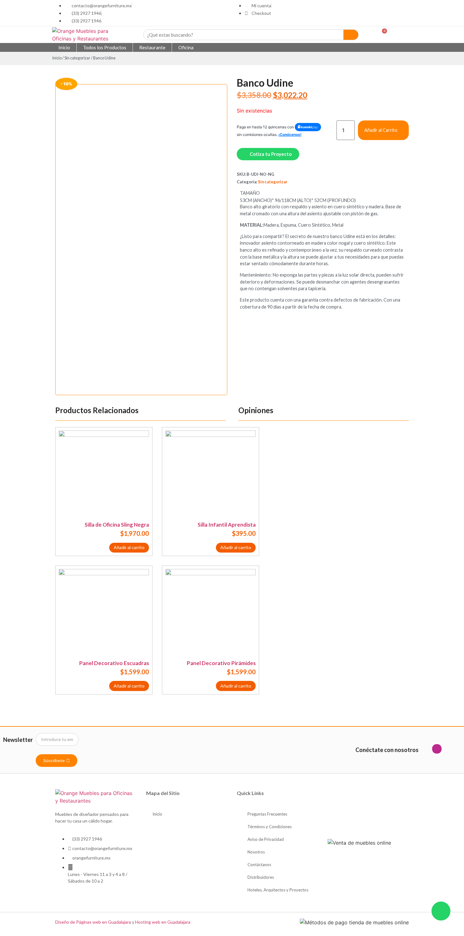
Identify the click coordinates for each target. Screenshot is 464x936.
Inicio (64, 47)
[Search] (351, 35)
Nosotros (256, 851)
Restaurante (152, 47)
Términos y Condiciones (269, 826)
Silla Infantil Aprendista (227, 524)
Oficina (185, 47)
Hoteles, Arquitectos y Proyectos (277, 889)
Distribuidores (260, 877)
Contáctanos (259, 864)
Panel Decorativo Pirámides (221, 663)
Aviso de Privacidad (265, 839)
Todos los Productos (104, 47)
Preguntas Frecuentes (267, 814)
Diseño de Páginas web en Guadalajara (93, 922)
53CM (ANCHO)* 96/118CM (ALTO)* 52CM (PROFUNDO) (298, 200)
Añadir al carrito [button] (129, 547)
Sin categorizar (77, 57)
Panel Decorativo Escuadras (114, 663)
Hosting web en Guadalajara (162, 922)
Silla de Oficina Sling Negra (117, 524)
